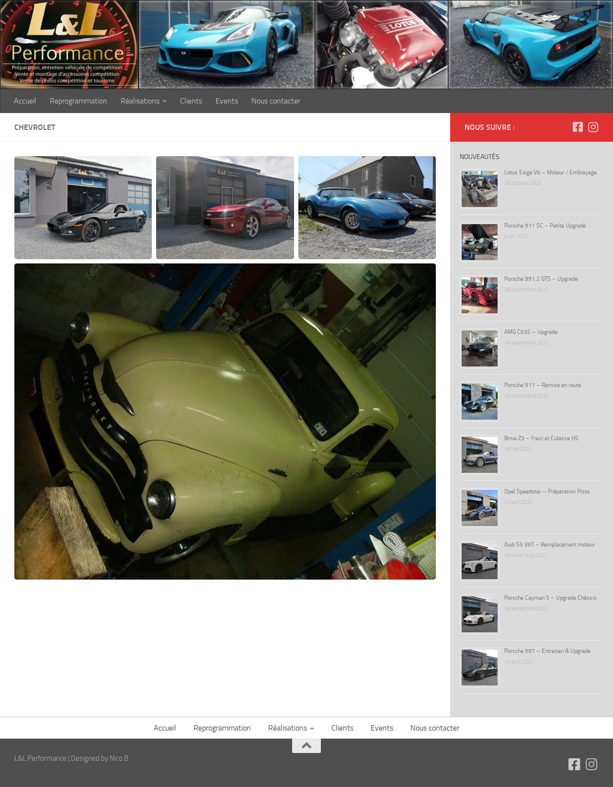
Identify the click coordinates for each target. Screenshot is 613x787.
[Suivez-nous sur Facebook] (577, 127)
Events (227, 100)
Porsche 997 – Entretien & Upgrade (547, 651)
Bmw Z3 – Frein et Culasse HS (541, 438)
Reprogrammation (78, 100)
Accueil (25, 100)
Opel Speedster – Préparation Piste (547, 491)
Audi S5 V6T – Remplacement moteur (549, 544)
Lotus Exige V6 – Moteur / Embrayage (550, 172)
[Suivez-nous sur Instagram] (593, 127)
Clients (191, 100)
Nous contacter (275, 100)
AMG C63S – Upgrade (530, 332)
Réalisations (140, 100)
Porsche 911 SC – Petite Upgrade (545, 225)
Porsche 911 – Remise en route (542, 385)
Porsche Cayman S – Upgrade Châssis (550, 597)
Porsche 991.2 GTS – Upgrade (541, 278)
